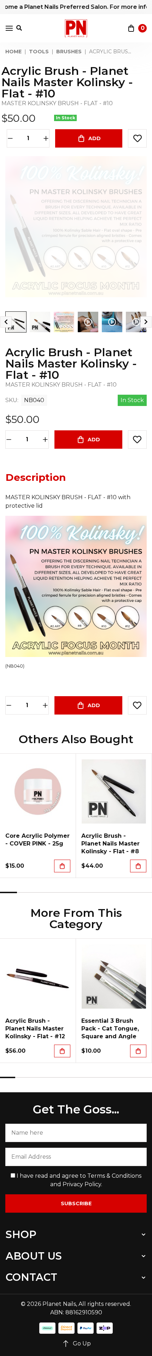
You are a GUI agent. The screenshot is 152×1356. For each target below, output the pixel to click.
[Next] (146, 322)
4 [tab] (59, 892)
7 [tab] (109, 892)
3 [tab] (42, 892)
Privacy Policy (82, 1184)
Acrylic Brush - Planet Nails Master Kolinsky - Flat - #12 (35, 1028)
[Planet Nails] (76, 28)
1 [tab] (8, 892)
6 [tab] (92, 892)
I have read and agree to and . (78, 1180)
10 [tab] (144, 1077)
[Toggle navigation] (9, 28)
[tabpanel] (38, 815)
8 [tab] (126, 892)
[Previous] (6, 322)
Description (36, 477)
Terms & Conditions (114, 1175)
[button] (137, 138)
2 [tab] (25, 892)
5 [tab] (76, 892)
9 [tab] (143, 892)
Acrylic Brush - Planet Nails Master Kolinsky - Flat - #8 (110, 843)
